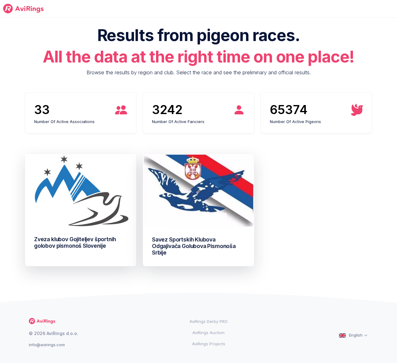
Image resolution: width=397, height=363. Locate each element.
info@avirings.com (47, 344)
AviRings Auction (208, 332)
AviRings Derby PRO (209, 321)
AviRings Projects (208, 343)
